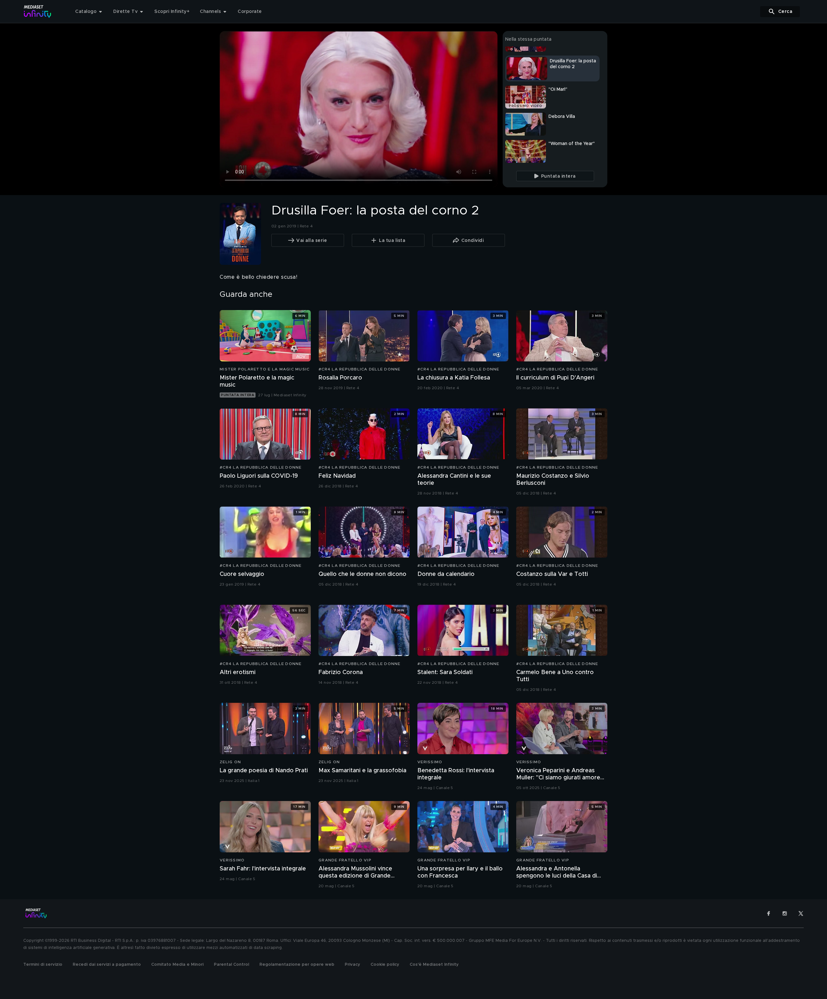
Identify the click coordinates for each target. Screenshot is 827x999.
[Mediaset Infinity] (37, 11)
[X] (801, 913)
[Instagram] (785, 913)
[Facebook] (768, 913)
